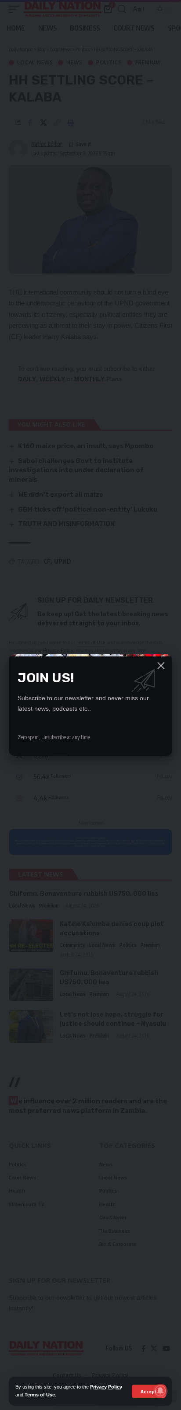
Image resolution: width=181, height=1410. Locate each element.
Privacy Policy (106, 1386)
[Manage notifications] (160, 1391)
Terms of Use (40, 1394)
